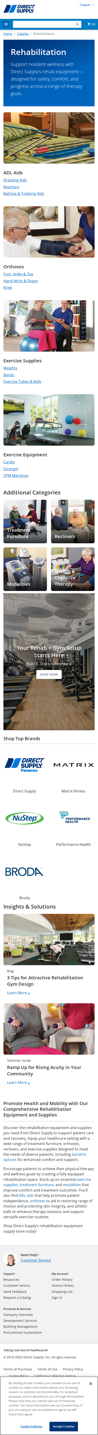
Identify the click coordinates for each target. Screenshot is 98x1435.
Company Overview (18, 1314)
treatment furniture (37, 1184)
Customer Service (36, 1260)
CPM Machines (15, 475)
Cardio (9, 462)
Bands (8, 374)
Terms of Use (47, 1369)
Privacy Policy (73, 1369)
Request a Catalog (17, 1297)
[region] (49, 1405)
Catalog (22, 33)
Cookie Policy (18, 1376)
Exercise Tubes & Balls (22, 381)
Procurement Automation (22, 1332)
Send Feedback (14, 1291)
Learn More (17, 992)
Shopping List (62, 1291)
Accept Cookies (64, 1426)
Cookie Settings (31, 1426)
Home (7, 33)
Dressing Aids (15, 180)
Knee (7, 287)
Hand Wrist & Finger (20, 280)
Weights (10, 368)
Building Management (20, 1326)
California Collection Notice (54, 1376)
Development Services (20, 1320)
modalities (72, 1184)
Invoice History (63, 1285)
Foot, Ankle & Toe (18, 274)
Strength (10, 468)
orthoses (37, 1200)
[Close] (91, 1384)
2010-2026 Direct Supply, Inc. (29, 1357)
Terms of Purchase (17, 1369)
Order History (62, 1279)
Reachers (11, 186)
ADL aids (26, 1195)
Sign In (57, 1297)
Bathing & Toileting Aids (23, 193)
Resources (11, 1279)
